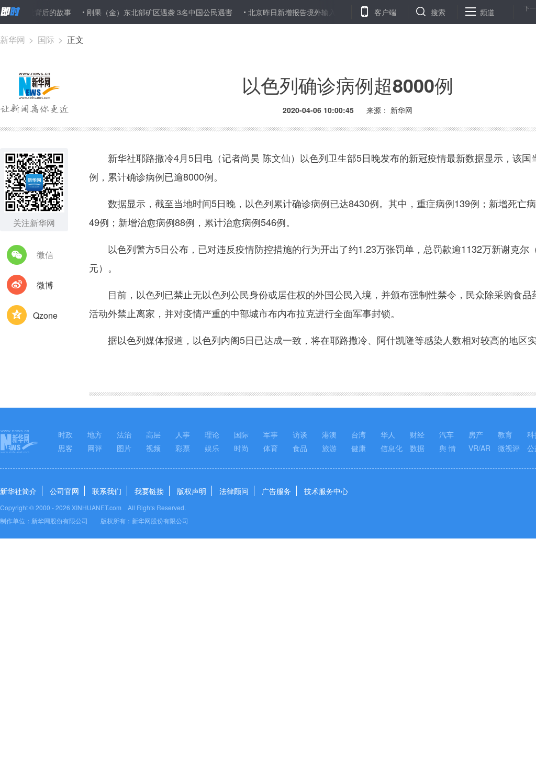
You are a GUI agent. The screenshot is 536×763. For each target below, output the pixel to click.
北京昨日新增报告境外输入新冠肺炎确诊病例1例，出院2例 (333, 12)
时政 (65, 434)
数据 (417, 448)
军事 (270, 434)
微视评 (509, 448)
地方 (94, 434)
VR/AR (479, 448)
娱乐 (212, 448)
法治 (124, 434)
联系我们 (106, 491)
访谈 (300, 434)
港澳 (329, 434)
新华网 (12, 39)
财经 (417, 434)
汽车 (446, 434)
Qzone (45, 315)
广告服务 (276, 491)
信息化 (392, 448)
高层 (153, 434)
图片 (124, 448)
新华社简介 (18, 491)
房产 (475, 434)
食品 (300, 448)
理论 (212, 434)
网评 (94, 448)
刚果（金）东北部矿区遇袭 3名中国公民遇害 (148, 12)
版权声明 (191, 491)
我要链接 (149, 491)
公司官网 (64, 491)
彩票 (182, 448)
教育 (505, 434)
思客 (65, 448)
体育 (270, 448)
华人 (388, 434)
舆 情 (447, 448)
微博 (45, 285)
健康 (358, 448)
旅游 (329, 448)
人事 (182, 434)
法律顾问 (234, 491)
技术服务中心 (326, 491)
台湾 (358, 434)
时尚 (241, 448)
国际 (46, 39)
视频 (153, 448)
